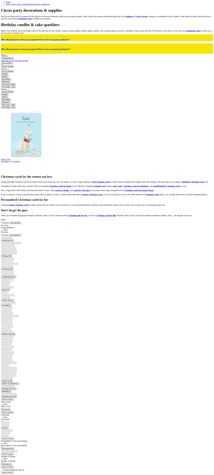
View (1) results (7, 399)
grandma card (99, 186)
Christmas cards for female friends (138, 190)
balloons (129, 16)
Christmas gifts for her (77, 215)
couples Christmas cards (92, 194)
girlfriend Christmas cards (193, 182)
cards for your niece (81, 190)
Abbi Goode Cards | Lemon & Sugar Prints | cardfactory (28, 4)
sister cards (117, 186)
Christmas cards (152, 194)
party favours (142, 16)
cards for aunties (62, 190)
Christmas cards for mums (60, 186)
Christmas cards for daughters (136, 186)
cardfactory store (25, 19)
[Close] (2, 221)
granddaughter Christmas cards (166, 186)
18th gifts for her (7, 61)
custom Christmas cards (18, 205)
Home (8, 2)
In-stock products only (14, 470)
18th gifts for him (21, 61)
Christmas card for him (106, 215)
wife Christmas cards (101, 182)
